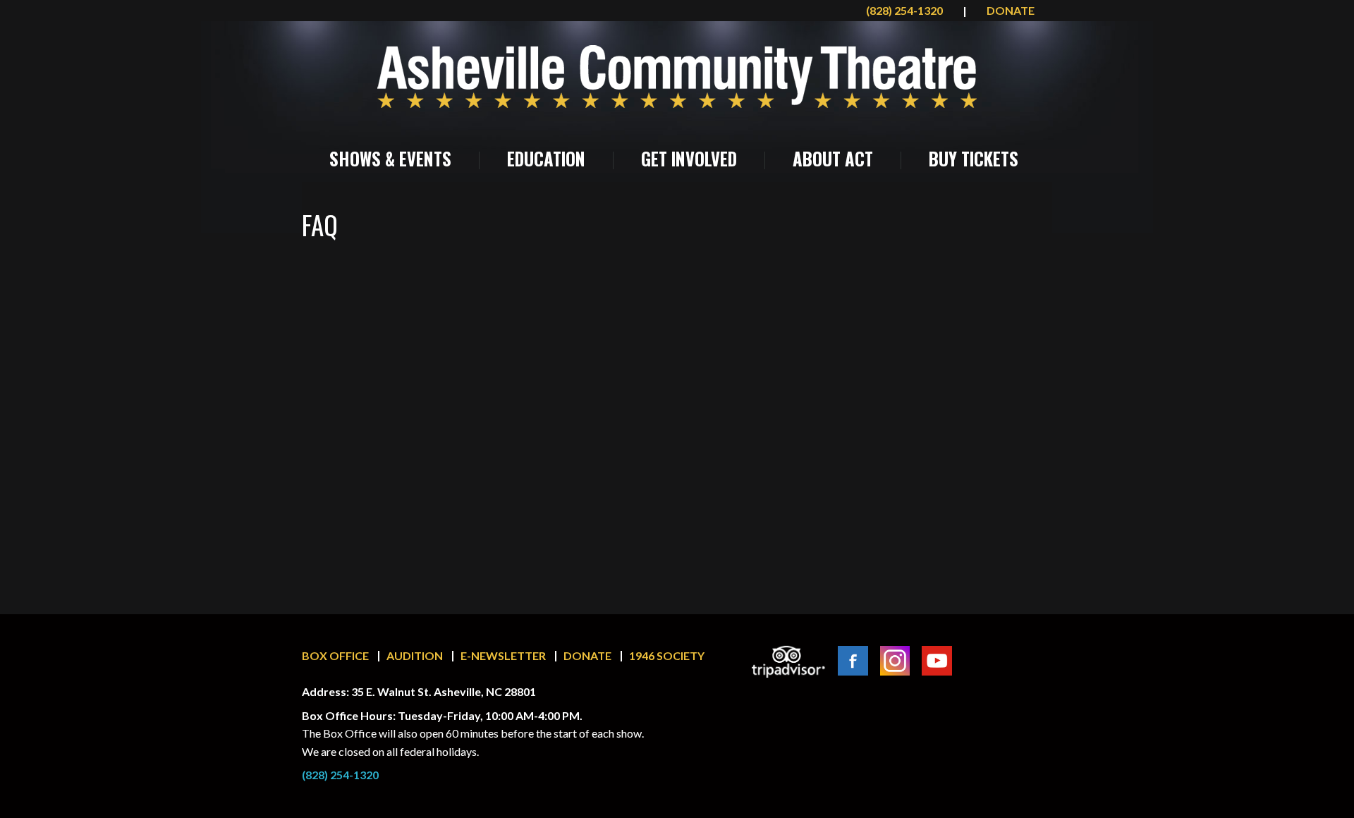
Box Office (335, 655)
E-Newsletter (503, 655)
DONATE (1011, 10)
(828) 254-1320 (905, 10)
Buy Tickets (973, 158)
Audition (414, 655)
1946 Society (667, 655)
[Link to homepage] (677, 76)
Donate (587, 655)
